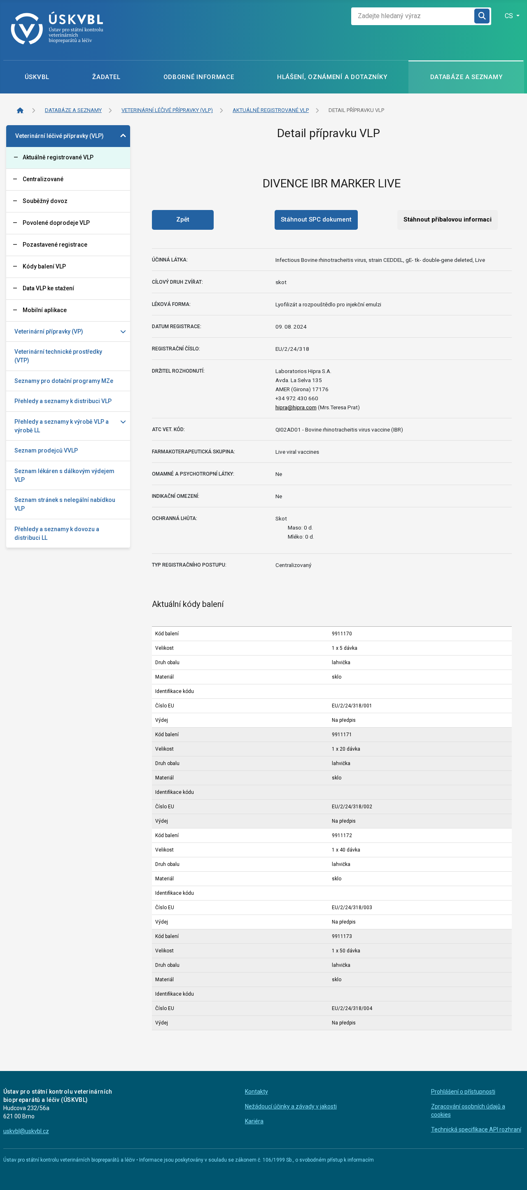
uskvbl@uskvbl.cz (26, 1131)
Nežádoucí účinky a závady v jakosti (291, 1106)
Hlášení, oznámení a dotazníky (332, 77)
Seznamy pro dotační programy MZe (63, 381)
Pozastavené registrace (55, 244)
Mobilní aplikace (45, 310)
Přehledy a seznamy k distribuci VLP (63, 401)
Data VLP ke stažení (48, 288)
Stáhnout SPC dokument (316, 219)
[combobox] (413, 16)
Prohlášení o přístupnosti (463, 1091)
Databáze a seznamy (466, 77)
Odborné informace (198, 77)
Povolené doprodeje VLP (56, 222)
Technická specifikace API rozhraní (476, 1129)
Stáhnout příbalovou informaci (447, 219)
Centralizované (43, 179)
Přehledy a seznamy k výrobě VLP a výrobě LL (61, 426)
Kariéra (254, 1121)
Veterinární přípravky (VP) (48, 331)
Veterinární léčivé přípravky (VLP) (59, 136)
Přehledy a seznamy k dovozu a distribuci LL (56, 533)
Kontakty (256, 1091)
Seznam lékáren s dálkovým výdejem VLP (64, 475)
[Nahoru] (513, 1175)
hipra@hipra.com (296, 407)
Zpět (182, 219)
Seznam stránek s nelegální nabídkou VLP (64, 504)
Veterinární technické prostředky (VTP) (58, 356)
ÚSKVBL (37, 77)
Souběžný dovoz (45, 201)
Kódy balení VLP (44, 266)
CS (510, 16)
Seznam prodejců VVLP (46, 450)
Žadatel (106, 77)
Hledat (482, 16)
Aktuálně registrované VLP (58, 157)
